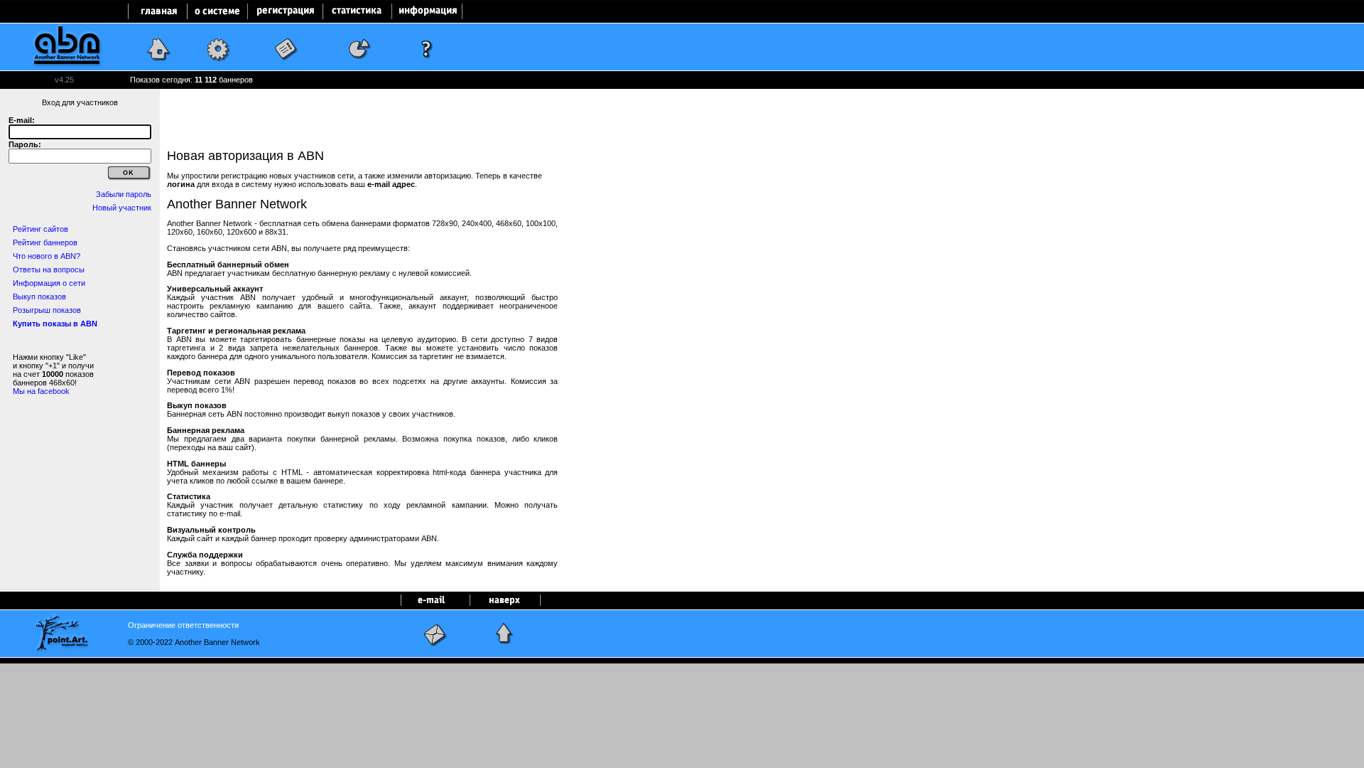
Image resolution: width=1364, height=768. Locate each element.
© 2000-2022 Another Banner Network (194, 642)
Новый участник (121, 207)
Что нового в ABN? (46, 256)
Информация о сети (49, 283)
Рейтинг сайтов (40, 229)
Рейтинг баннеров (45, 242)
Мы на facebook (41, 391)
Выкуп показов (39, 296)
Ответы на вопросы (49, 269)
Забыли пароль (123, 194)
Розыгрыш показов (47, 310)
